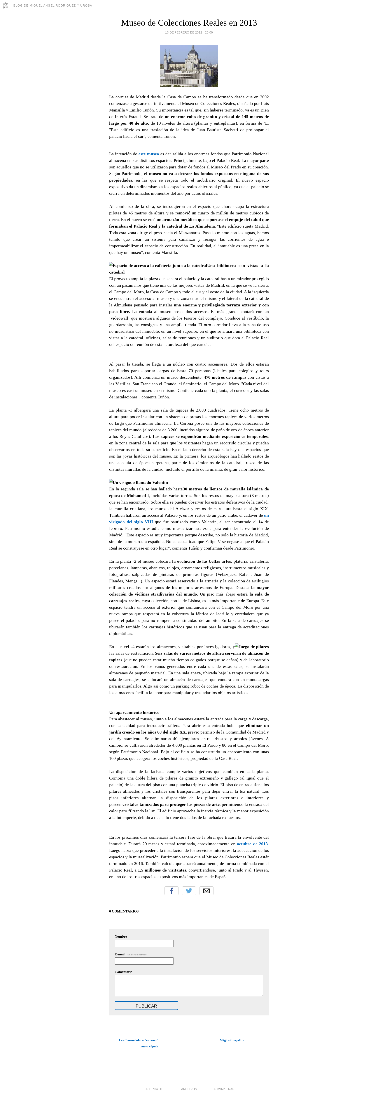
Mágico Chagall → (232, 1040)
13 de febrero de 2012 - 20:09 (189, 32)
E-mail (131, 954)
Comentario (123, 972)
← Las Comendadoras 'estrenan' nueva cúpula (136, 1043)
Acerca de (154, 1089)
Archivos (189, 1089)
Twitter (189, 890)
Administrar (224, 1089)
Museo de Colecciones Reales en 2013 (189, 23)
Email (207, 890)
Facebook (171, 890)
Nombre (121, 936)
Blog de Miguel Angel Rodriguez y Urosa (52, 5)
